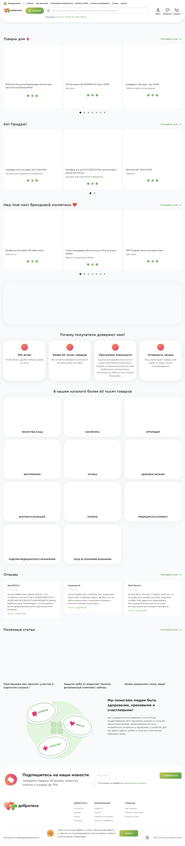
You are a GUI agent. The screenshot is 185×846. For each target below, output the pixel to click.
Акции (124, 3)
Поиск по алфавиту (100, 3)
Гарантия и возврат (103, 817)
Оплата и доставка (134, 813)
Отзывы (78, 821)
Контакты (78, 808)
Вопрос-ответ (81, 3)
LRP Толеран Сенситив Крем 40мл (144, 250)
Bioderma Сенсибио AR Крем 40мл (24, 250)
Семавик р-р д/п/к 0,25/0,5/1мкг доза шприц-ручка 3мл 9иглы (91, 171)
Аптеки (30, 3)
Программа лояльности (61, 3)
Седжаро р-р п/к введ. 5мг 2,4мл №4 (25, 170)
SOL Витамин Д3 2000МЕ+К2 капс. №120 (88, 84)
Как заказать (42, 3)
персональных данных (135, 783)
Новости (98, 808)
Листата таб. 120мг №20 (139, 170)
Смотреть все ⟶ (171, 39)
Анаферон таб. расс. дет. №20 (142, 84)
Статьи (115, 3)
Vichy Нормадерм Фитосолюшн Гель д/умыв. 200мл (91, 252)
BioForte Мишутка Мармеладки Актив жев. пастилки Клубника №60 (28, 86)
